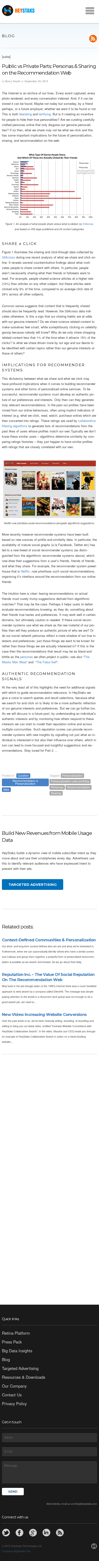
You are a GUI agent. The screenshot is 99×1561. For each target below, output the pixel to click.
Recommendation (78, 787)
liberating (25, 114)
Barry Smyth (12, 81)
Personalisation (72, 775)
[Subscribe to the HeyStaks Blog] (60, 1533)
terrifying (45, 114)
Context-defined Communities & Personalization (49, 940)
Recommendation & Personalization (25, 782)
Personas (57, 787)
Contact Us (12, 1395)
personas (26, 656)
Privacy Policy (14, 1403)
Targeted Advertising (32, 884)
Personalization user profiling (70, 781)
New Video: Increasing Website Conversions (44, 1014)
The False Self (46, 662)
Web (6, 789)
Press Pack (12, 1342)
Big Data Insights (17, 1350)
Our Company (14, 1386)
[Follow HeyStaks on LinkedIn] (46, 1533)
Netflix (25, 571)
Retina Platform (16, 1333)
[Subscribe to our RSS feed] (93, 38)
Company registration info (16, 1551)
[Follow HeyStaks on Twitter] (6, 1533)
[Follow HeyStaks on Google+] (33, 1533)
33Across (88, 224)
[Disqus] (49, 1115)
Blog (6, 1359)
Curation (23, 775)
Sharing (56, 793)
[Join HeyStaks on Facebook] (19, 1533)
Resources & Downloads (23, 1377)
